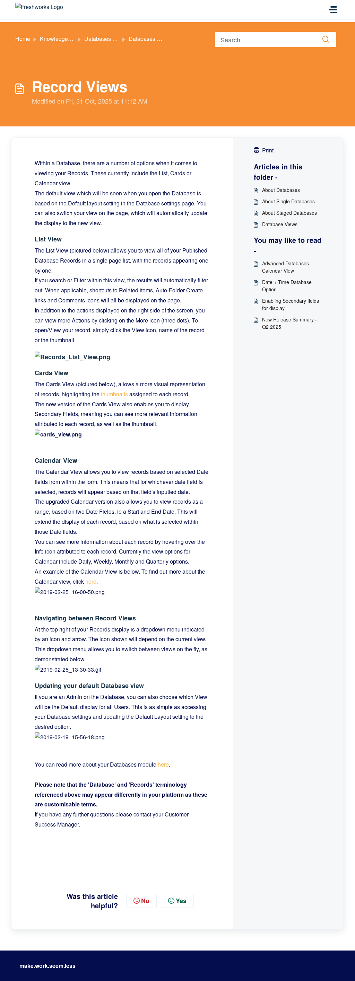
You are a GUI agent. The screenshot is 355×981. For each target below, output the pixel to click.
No (145, 900)
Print (268, 150)
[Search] (325, 39)
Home (22, 39)
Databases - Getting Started (163, 39)
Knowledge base (60, 39)
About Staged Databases (289, 212)
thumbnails (114, 394)
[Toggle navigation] (333, 9)
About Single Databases (288, 201)
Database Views (279, 224)
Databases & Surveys (111, 39)
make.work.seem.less (47, 966)
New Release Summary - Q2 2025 (289, 323)
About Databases (281, 189)
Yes (181, 900)
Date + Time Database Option (287, 286)
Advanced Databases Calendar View (285, 267)
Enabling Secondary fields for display (290, 304)
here (90, 581)
